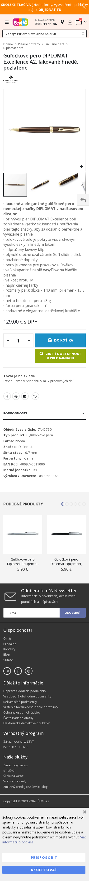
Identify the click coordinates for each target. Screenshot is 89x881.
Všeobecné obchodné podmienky (27, 696)
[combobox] (44, 34)
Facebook (7, 396)
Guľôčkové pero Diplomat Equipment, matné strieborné (23, 561)
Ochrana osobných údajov (21, 712)
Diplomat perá (13, 48)
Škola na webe (13, 776)
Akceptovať (44, 870)
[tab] (44, 414)
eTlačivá (8, 771)
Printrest (16, 396)
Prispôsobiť (44, 857)
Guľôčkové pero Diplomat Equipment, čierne (66, 561)
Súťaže (8, 660)
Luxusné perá (54, 44)
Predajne (9, 644)
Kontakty (9, 649)
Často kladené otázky (18, 718)
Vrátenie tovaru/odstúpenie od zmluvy (30, 707)
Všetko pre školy (14, 781)
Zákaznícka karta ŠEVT (18, 742)
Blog (6, 655)
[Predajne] (62, 22)
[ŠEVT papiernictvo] (20, 22)
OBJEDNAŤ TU (49, 9)
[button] (81, 166)
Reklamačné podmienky (20, 702)
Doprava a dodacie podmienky (24, 691)
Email (25, 396)
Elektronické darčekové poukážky (26, 723)
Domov (8, 44)
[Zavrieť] (84, 812)
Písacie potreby (29, 44)
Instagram (7, 671)
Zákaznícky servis (15, 765)
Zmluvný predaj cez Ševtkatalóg (25, 787)
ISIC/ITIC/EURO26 (15, 747)
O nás (7, 638)
